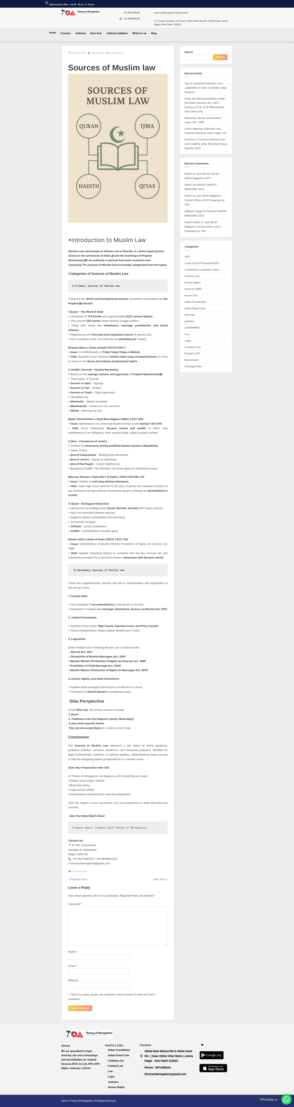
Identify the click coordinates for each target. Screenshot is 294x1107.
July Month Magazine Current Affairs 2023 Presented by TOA (205, 200)
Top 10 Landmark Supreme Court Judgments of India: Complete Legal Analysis (206, 88)
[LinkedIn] (223, 1044)
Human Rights (193, 282)
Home (52, 32)
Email (72, 965)
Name (73, 951)
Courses (66, 33)
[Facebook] (216, 1044)
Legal (188, 340)
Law (187, 334)
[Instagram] (209, 1044)
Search (189, 52)
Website (73, 980)
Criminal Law (192, 276)
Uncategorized (79, 871)
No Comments (116, 52)
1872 (187, 256)
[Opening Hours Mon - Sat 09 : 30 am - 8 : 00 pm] (46, 3)
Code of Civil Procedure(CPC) (202, 263)
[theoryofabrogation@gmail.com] (151, 13)
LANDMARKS (192, 327)
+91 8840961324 (131, 18)
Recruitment (191, 359)
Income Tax (191, 295)
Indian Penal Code (195, 308)
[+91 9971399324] (120, 13)
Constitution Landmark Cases (202, 269)
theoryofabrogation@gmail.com (171, 12)
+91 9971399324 (131, 12)
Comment (75, 904)
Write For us (139, 33)
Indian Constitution (195, 301)
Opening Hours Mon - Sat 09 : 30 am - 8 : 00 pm (71, 4)
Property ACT (192, 353)
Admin (188, 173)
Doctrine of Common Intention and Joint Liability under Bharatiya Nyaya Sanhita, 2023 (206, 144)
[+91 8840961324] (120, 19)
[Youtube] (202, 1044)
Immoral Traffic (193, 288)
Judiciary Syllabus (117, 33)
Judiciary (80, 33)
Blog (154, 33)
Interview (190, 314)
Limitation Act (193, 347)
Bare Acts (96, 33)
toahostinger (97, 52)
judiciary (189, 321)
